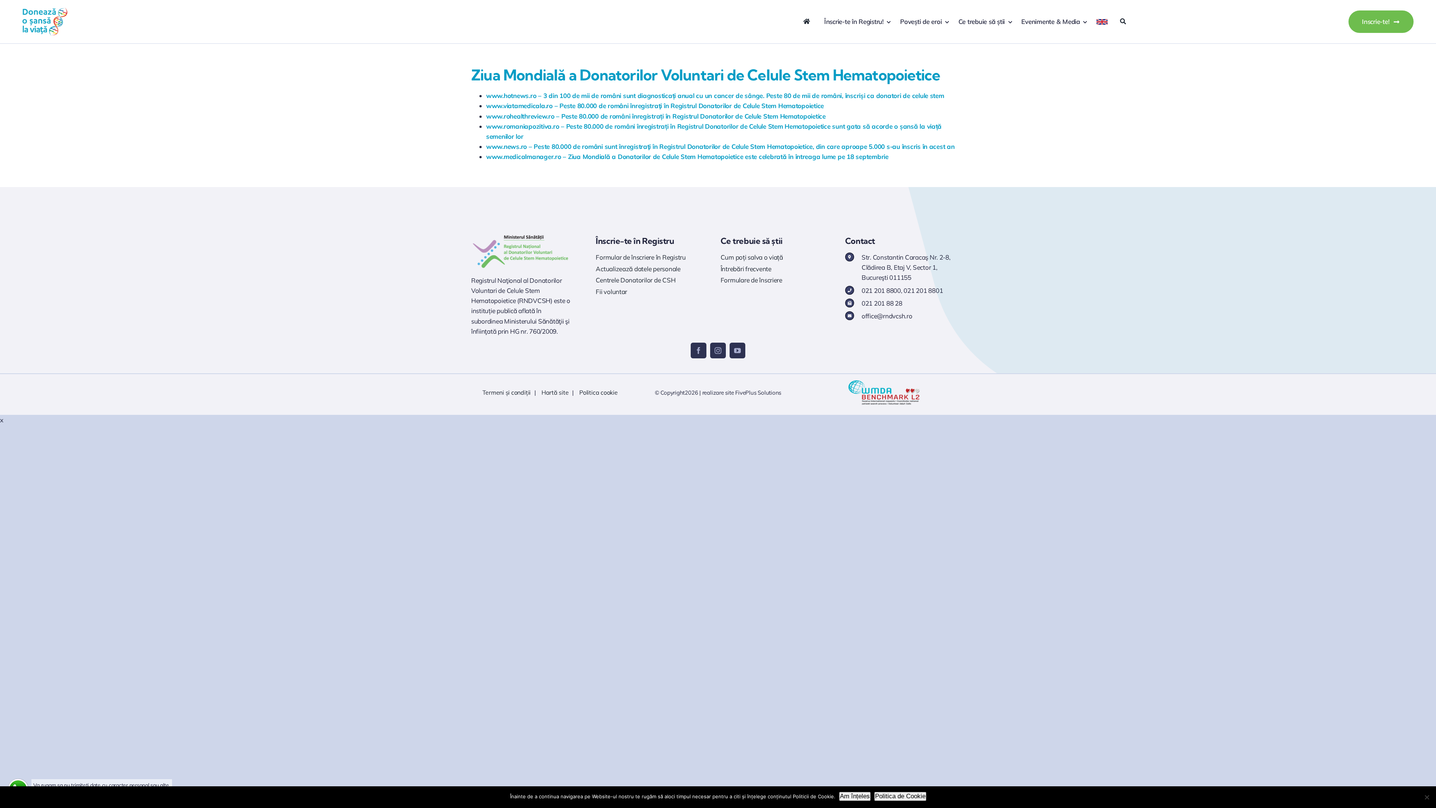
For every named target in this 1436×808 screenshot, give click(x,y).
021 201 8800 (881, 290)
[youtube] (737, 350)
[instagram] (718, 350)
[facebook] (698, 350)
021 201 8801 (923, 290)
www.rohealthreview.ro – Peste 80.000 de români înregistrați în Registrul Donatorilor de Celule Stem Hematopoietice (656, 116)
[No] (1426, 797)
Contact (860, 241)
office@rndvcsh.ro (887, 316)
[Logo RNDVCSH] (520, 235)
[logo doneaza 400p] (44, 11)
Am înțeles (855, 796)
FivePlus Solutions (758, 392)
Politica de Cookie (900, 796)
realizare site (718, 392)
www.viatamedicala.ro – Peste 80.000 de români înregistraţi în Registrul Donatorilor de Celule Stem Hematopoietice (655, 106)
